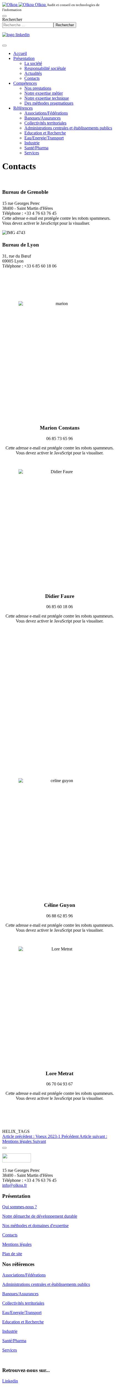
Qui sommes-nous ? (19, 1206)
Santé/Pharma (36, 147)
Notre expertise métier (43, 93)
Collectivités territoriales (45, 123)
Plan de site (12, 1253)
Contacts (32, 78)
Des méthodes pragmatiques (48, 103)
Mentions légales (17, 1244)
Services (31, 152)
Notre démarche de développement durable (39, 1216)
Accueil (20, 53)
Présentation (24, 58)
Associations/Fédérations (46, 113)
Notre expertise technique (46, 98)
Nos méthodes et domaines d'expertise (35, 1225)
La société (33, 63)
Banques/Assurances (42, 118)
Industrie (32, 143)
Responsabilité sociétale (45, 68)
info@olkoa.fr (14, 1185)
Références (23, 108)
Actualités (33, 73)
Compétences (25, 83)
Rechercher (12, 19)
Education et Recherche (45, 133)
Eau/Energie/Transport (44, 138)
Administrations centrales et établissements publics (68, 128)
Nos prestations (37, 88)
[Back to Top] (4, 1148)
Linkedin (10, 1381)
